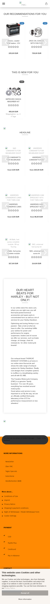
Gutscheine (9, 476)
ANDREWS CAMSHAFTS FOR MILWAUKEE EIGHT (36, 158)
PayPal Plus (12, 543)
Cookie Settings (10, 516)
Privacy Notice (9, 588)
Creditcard (12, 549)
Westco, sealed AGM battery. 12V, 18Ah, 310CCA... (13, 42)
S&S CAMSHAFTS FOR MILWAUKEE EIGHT (13, 158)
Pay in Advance (14, 556)
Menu (3, 3)
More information (25, 599)
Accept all (25, 593)
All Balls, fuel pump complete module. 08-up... (13, 252)
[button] (5, 42)
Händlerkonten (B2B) (13, 481)
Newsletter (9, 462)
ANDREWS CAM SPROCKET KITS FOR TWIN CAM (36, 205)
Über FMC (9, 466)
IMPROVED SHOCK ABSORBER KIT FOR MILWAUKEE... (13, 100)
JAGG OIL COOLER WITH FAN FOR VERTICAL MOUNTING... (36, 42)
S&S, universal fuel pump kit (36, 252)
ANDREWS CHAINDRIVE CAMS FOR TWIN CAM (13, 205)
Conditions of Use (11, 496)
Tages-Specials (11, 471)
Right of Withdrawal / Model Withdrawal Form (21, 512)
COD (9, 537)
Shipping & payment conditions (16, 508)
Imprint (7, 500)
